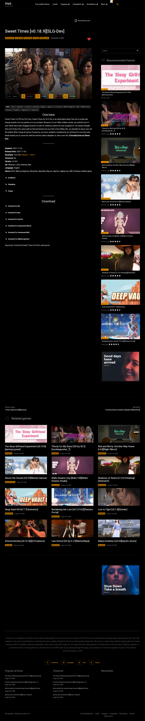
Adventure (20, 106)
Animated (36, 106)
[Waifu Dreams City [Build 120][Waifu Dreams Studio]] (120, 221)
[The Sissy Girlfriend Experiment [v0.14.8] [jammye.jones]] (120, 77)
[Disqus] (48, 592)
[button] (127, 4)
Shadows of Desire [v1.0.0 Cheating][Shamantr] (118, 273)
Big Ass (43, 106)
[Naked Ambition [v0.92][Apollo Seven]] (119, 528)
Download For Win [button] (14, 206)
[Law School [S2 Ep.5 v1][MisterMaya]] (73, 528)
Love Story (58, 106)
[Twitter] (91, 662)
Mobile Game (85, 106)
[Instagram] (63, 662)
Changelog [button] (11, 184)
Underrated (44, 38)
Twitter (97, 662)
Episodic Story (106, 198)
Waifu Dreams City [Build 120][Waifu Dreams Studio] (70, 479)
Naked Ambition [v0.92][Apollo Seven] (117, 541)
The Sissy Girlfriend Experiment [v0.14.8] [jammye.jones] (25, 448)
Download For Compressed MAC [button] (19, 232)
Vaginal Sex (25, 110)
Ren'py (35, 38)
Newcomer (9, 38)
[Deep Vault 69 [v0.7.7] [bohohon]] (120, 292)
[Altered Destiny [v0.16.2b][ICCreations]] (26, 528)
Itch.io (32, 154)
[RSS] (79, 662)
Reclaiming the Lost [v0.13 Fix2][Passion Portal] (118, 341)
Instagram (70, 662)
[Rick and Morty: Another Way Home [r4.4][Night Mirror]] (120, 150)
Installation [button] (11, 178)
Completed (105, 162)
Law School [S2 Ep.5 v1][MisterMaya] (70, 541)
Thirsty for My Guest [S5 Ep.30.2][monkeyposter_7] (113, 129)
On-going (18, 38)
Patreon (25, 154)
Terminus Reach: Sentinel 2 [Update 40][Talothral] (122, 410)
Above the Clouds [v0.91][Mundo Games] (116, 202)
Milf (78, 106)
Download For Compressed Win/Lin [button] (19, 226)
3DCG (13, 106)
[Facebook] (48, 662)
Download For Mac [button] (14, 213)
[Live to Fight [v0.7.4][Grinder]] (119, 497)
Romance (9, 110)
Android (28, 106)
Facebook (54, 662)
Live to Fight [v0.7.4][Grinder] (112, 509)
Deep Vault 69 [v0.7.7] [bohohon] (113, 307)
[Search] (137, 50)
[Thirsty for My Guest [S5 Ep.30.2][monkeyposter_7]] (120, 113)
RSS (84, 662)
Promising (27, 38)
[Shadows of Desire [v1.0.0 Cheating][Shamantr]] (120, 258)
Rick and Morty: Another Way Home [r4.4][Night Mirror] (116, 448)
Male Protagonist (69, 106)
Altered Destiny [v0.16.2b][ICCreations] (25, 541)
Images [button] (10, 191)
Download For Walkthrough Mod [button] (18, 239)
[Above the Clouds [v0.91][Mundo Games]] (120, 187)
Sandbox (16, 110)
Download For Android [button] (15, 219)
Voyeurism (34, 110)
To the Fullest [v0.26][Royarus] (15, 410)
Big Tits (50, 106)
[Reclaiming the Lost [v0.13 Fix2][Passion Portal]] (120, 326)
